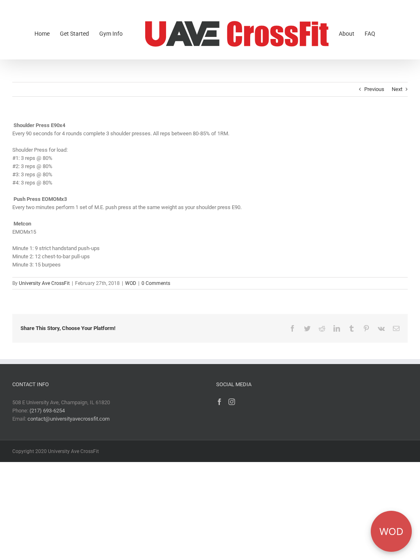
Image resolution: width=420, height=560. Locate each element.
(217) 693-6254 (47, 410)
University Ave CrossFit (44, 283)
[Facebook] (219, 401)
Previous (374, 89)
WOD (130, 283)
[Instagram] (231, 401)
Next (397, 89)
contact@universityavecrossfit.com (68, 419)
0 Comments (156, 283)
